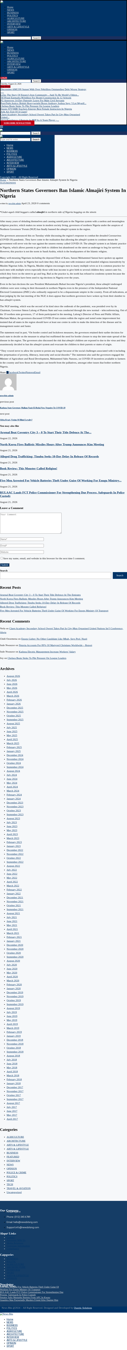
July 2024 (12, 775)
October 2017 (14, 1095)
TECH (10, 1184)
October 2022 (14, 858)
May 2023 (12, 830)
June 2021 (12, 921)
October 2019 (14, 1000)
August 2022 (13, 866)
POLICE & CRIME (16, 1172)
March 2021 (13, 933)
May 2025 (12, 735)
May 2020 (12, 972)
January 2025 (14, 751)
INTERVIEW (14, 24)
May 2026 (12, 688)
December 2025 (15, 707)
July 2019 (12, 1012)
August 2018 (13, 1055)
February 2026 (14, 699)
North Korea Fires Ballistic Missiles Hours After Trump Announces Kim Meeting (52, 444)
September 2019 (15, 1004)
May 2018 (12, 1067)
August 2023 (13, 818)
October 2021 (14, 905)
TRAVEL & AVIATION (19, 1188)
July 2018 (12, 1059)
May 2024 (12, 783)
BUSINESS (13, 12)
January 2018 (14, 1083)
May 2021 (12, 925)
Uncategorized (14, 1192)
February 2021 (14, 937)
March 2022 (13, 885)
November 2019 (15, 996)
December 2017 (15, 1087)
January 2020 (14, 988)
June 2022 (12, 873)
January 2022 (14, 893)
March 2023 (13, 838)
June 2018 (12, 1063)
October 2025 (14, 715)
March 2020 (13, 980)
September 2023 (15, 814)
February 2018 (14, 1079)
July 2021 (12, 917)
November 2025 (15, 711)
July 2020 (12, 964)
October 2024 (14, 763)
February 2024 (14, 794)
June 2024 (12, 779)
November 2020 (15, 949)
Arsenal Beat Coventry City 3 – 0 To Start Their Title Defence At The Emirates (40, 595)
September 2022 (15, 862)
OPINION (12, 29)
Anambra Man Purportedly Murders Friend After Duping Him (29, 1300)
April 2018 (12, 1071)
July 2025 (12, 727)
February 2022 (14, 889)
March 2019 (13, 1028)
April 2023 (12, 834)
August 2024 (13, 771)
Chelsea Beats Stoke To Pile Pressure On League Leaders (29, 106)
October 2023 (14, 810)
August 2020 (13, 960)
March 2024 (13, 790)
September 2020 (15, 957)
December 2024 (15, 755)
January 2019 (14, 1036)
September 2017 (15, 1099)
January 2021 (14, 941)
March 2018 (13, 1075)
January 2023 (14, 846)
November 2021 (15, 901)
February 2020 (14, 984)
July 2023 (12, 822)
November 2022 (15, 854)
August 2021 (13, 913)
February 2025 (14, 747)
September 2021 (15, 909)
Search (36, 38)
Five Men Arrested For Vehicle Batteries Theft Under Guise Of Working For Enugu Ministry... (61, 480)
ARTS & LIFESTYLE (18, 26)
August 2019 (13, 1008)
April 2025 (12, 739)
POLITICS (12, 15)
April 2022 (12, 881)
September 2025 (15, 719)
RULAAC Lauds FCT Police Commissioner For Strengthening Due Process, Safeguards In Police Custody (31, 1293)
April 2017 (12, 1119)
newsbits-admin (14, 203)
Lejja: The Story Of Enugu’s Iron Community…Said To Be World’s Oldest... (39, 95)
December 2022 (15, 850)
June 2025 (12, 731)
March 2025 (13, 743)
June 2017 (12, 1111)
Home (10, 7)
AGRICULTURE (15, 18)
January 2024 (14, 798)
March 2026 (13, 696)
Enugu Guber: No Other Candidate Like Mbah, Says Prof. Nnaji (54, 639)
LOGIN (3, 78)
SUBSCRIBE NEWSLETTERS (17, 123)
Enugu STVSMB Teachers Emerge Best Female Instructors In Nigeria (36, 109)
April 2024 (12, 786)
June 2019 (12, 1016)
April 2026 (12, 692)
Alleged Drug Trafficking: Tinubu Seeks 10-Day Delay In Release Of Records (49, 456)
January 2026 (14, 703)
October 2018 (14, 1047)
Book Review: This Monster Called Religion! (28, 468)
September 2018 (15, 1051)
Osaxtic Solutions (83, 1307)
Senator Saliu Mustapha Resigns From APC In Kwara (25, 1297)
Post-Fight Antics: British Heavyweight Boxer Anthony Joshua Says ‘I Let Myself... (43, 103)
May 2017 (12, 1115)
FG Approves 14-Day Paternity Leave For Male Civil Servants (32, 100)
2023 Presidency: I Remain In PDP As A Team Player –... (29, 120)
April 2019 (12, 1024)
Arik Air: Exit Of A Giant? (13, 111)
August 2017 (13, 1103)
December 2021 (15, 897)
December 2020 (15, 945)
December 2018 (15, 1040)
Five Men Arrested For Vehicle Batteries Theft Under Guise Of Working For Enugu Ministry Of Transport (54, 610)
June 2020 (12, 968)
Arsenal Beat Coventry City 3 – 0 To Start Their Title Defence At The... (45, 432)
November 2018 (15, 1044)
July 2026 (12, 680)
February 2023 (14, 842)
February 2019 (14, 1032)
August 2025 (13, 723)
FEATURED (13, 1156)
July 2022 (12, 870)
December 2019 (15, 992)
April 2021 (12, 929)
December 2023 (15, 802)
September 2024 (15, 767)
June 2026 (12, 684)
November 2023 (15, 806)
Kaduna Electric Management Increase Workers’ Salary (47, 651)
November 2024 (15, 759)
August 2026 (13, 676)
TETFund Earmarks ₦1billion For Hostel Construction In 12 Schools (35, 97)
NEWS (10, 10)
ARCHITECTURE (16, 21)
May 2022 (12, 877)
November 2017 (15, 1091)
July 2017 (12, 1107)
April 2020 (12, 976)
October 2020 (14, 953)
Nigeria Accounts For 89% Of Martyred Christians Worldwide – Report (55, 645)
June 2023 (12, 826)
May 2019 (12, 1020)
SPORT (11, 32)
